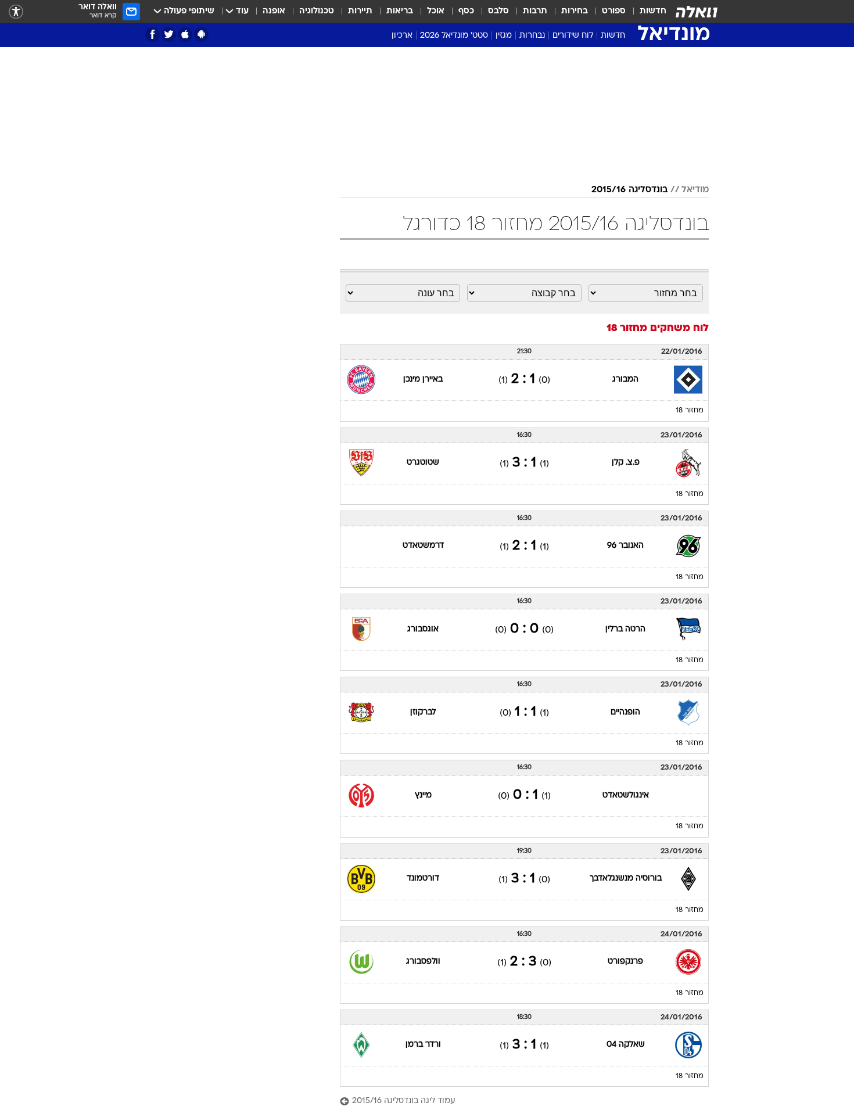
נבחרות (532, 35)
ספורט (614, 11)
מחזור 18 (690, 410)
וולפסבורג (423, 961)
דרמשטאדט (423, 545)
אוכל (435, 11)
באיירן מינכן (423, 379)
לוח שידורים (572, 35)
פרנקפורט (625, 961)
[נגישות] (16, 12)
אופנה (274, 11)
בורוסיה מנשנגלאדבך (626, 878)
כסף (466, 11)
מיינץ (423, 795)
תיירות (360, 11)
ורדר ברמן (423, 1044)
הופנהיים (625, 712)
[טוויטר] (169, 34)
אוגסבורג (423, 629)
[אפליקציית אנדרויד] (201, 34)
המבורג (625, 379)
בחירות (574, 11)
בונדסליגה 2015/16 (629, 190)
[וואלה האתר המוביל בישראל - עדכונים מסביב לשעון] (696, 11)
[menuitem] (646, 11)
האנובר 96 (625, 545)
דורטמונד (423, 878)
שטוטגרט (423, 462)
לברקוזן (423, 712)
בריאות (399, 11)
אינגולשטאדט (625, 795)
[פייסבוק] (152, 34)
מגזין (504, 35)
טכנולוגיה (316, 11)
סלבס (498, 11)
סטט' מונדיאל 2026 (454, 35)
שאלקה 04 (626, 1044)
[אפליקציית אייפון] (185, 34)
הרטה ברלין (625, 629)
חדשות (653, 11)
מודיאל (695, 190)
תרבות (535, 11)
